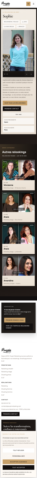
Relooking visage (6, 372)
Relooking (4, 386)
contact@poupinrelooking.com (11, 406)
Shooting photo (6, 375)
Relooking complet (7, 369)
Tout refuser (18, 450)
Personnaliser (18, 456)
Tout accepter (18, 467)
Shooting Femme (6, 389)
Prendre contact (11, 109)
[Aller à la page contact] (28, 4)
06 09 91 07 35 (5, 403)
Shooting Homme (6, 392)
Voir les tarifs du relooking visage (17, 327)
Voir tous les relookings (14, 103)
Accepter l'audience (18, 462)
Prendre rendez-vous (15, 320)
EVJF (2, 378)
